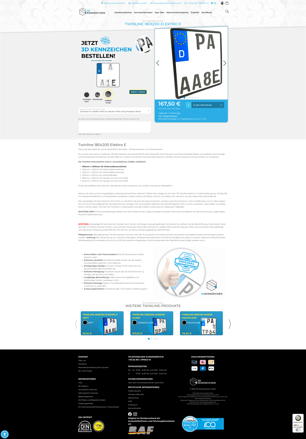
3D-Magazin (83, 386)
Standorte (82, 364)
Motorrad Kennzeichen (177, 12)
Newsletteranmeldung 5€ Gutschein (93, 367)
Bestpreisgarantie (85, 396)
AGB (130, 401)
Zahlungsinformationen (88, 393)
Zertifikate (207, 12)
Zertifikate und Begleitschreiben (91, 400)
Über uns (82, 360)
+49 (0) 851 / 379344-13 (198, 3)
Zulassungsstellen (85, 403)
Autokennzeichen (123, 12)
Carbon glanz (108, 102)
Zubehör (195, 12)
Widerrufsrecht (134, 391)
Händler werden (139, 3)
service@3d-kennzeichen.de (167, 3)
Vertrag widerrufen (136, 394)
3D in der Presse (85, 371)
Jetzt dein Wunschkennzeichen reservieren (146, 383)
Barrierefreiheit (134, 408)
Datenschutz (133, 398)
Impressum (133, 405)
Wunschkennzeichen (114, 3)
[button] (76, 324)
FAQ (80, 383)
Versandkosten (170, 116)
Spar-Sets (159, 12)
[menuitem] (123, 11)
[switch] (298, 429)
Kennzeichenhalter (143, 12)
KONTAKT (83, 357)
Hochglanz (97, 99)
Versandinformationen (87, 389)
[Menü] (302, 415)
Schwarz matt (87, 100)
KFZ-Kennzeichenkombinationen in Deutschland (98, 407)
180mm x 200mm (138, 92)
